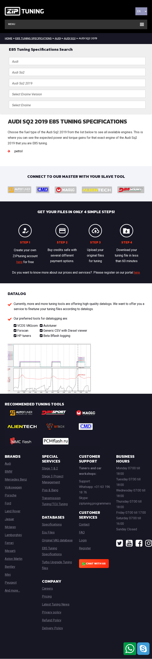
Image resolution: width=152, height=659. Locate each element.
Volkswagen (13, 487)
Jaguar (9, 519)
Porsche (10, 495)
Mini (8, 575)
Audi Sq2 (70, 38)
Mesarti (10, 551)
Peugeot (11, 582)
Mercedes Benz (16, 479)
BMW (8, 471)
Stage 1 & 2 (50, 468)
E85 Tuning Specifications (33, 38)
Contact (84, 524)
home (8, 38)
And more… (12, 590)
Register (85, 548)
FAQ (82, 532)
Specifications (52, 524)
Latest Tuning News (55, 604)
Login (83, 540)
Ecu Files (48, 532)
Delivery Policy (52, 628)
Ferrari (9, 543)
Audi (58, 38)
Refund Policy (51, 620)
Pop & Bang (50, 490)
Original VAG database (57, 540)
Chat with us (95, 563)
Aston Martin (13, 559)
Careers (47, 588)
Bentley (10, 567)
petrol (18, 151)
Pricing (47, 596)
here (19, 262)
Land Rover (12, 511)
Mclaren (10, 527)
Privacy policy (51, 612)
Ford (8, 503)
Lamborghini (13, 535)
